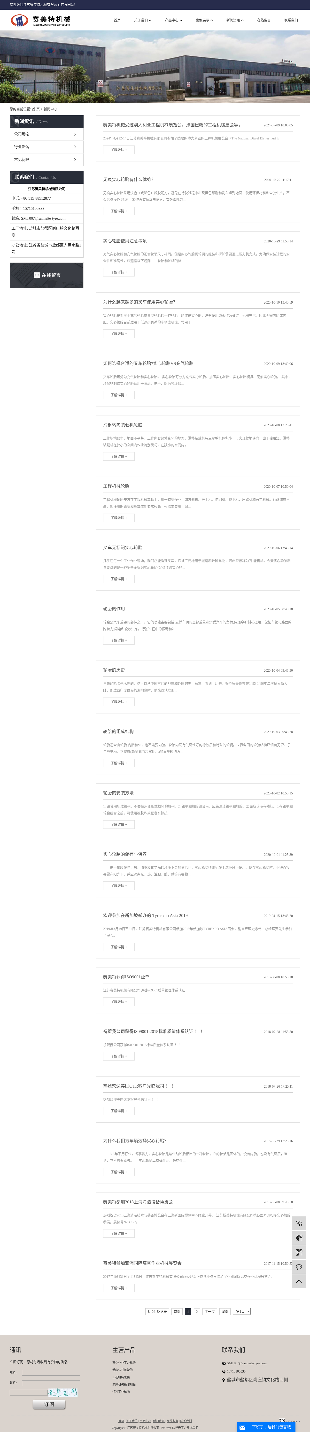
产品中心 (172, 20)
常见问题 (22, 160)
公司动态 (22, 134)
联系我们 (291, 20)
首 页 (36, 109)
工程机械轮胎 (121, 1377)
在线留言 (264, 20)
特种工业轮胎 (121, 1392)
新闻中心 (50, 109)
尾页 (225, 1312)
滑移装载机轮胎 (122, 1370)
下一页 (210, 1312)
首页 (117, 20)
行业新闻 (22, 147)
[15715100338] (299, 1223)
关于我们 (141, 20)
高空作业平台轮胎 (124, 1363)
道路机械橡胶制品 (124, 1384)
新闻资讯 (233, 20)
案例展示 (203, 20)
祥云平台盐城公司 (186, 1428)
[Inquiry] (299, 1267)
